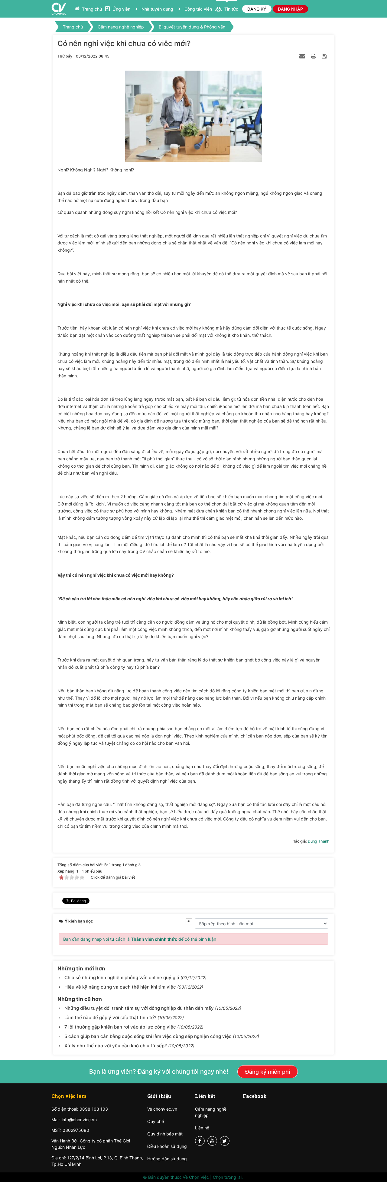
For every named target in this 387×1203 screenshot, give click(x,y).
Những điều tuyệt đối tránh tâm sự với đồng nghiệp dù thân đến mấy (139, 1008)
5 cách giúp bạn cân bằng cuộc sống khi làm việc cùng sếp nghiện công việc (148, 1036)
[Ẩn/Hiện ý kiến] (189, 921)
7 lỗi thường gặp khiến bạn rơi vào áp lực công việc (120, 1027)
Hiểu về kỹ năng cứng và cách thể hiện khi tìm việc (120, 987)
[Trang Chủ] (59, 8)
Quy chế (155, 1121)
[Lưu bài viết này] (325, 55)
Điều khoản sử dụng (167, 1146)
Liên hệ (202, 1127)
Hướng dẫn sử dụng (167, 1158)
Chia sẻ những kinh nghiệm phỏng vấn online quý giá (121, 977)
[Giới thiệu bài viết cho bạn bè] (303, 55)
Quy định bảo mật (165, 1133)
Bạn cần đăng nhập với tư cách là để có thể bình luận (139, 939)
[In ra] (314, 55)
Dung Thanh (319, 841)
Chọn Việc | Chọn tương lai (215, 1177)
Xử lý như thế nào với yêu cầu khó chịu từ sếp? (116, 1046)
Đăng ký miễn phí (267, 1072)
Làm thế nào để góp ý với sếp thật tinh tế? (111, 1017)
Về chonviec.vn (162, 1109)
